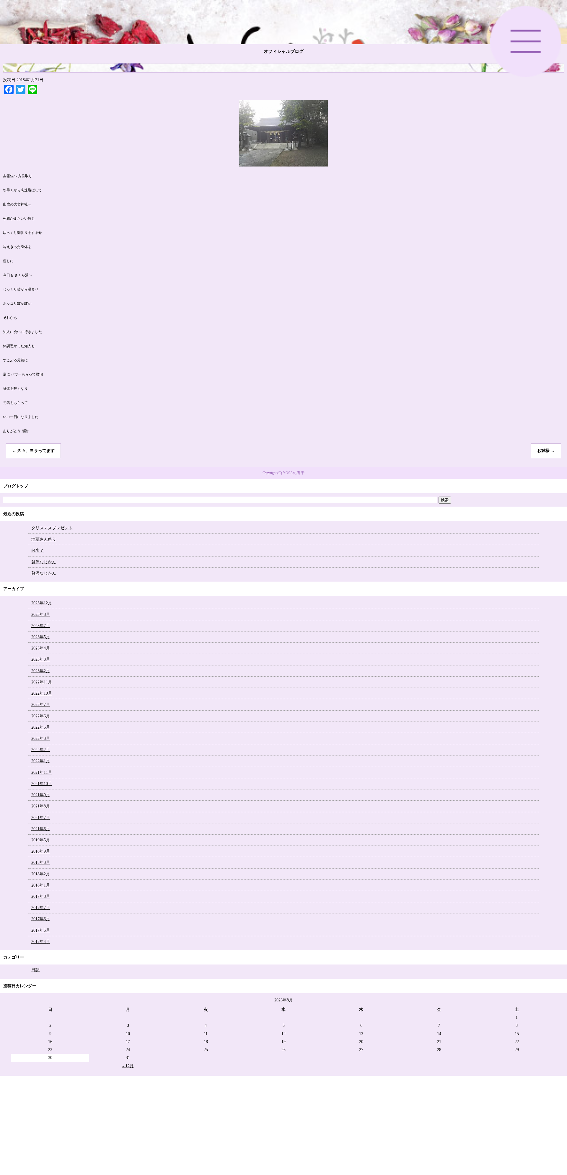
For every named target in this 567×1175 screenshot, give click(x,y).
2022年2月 (40, 750)
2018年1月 (40, 885)
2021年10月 (41, 783)
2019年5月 (40, 840)
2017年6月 (40, 919)
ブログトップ (15, 486)
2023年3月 (40, 659)
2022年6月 (40, 716)
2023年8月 (40, 614)
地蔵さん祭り (43, 539)
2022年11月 (41, 682)
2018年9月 (40, 851)
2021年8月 (40, 806)
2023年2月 (40, 671)
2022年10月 (41, 693)
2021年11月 (41, 772)
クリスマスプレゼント (52, 528)
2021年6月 (40, 829)
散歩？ (37, 550)
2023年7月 (40, 626)
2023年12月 (41, 603)
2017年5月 (40, 930)
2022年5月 (40, 727)
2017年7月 (40, 907)
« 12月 (128, 1066)
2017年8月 (40, 896)
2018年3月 (40, 862)
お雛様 (546, 450)
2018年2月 (40, 874)
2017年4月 (40, 941)
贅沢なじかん (43, 562)
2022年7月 (40, 704)
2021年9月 (40, 795)
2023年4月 (40, 648)
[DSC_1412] (283, 163)
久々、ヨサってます (33, 450)
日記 (35, 970)
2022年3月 (40, 738)
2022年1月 (40, 761)
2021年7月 (40, 817)
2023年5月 (40, 637)
